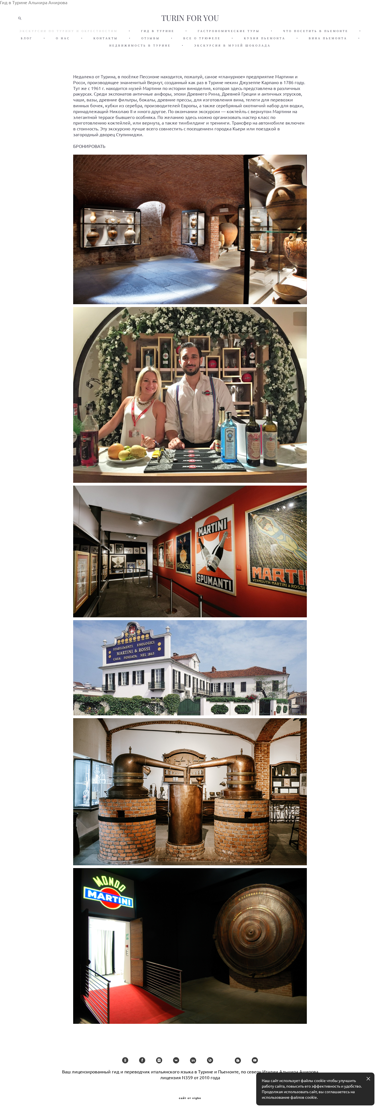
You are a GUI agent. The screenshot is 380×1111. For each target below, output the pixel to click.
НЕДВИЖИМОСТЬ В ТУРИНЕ (140, 45)
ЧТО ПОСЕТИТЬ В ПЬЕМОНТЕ (315, 31)
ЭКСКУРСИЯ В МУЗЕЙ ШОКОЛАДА (232, 45)
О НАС (63, 38)
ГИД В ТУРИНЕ (157, 31)
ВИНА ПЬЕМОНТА (328, 38)
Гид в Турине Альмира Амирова (33, 2)
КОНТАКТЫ (105, 38)
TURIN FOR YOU (190, 18)
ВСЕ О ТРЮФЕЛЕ (202, 38)
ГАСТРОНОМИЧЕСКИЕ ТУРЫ (229, 31)
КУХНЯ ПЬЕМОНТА (264, 38)
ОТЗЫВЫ (150, 38)
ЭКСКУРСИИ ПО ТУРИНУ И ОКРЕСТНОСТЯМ (68, 31)
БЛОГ (27, 38)
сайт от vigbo (190, 1098)
